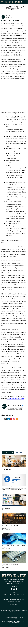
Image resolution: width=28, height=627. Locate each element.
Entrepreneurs (13, 579)
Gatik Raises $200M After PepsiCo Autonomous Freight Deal (11, 565)
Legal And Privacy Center (14, 594)
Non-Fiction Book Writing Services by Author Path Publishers (13, 507)
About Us (6, 594)
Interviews (20, 581)
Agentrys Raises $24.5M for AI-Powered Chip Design (13, 546)
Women (14, 581)
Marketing (10, 583)
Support (22, 594)
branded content (19, 407)
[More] (17, 419)
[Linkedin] (8, 419)
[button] (2, 2)
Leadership (21, 579)
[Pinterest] (11, 419)
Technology (8, 581)
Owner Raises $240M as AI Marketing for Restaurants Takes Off (12, 468)
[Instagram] (14, 419)
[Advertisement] (14, 96)
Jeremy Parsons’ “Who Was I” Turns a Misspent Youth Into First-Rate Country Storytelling (12, 527)
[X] (5, 419)
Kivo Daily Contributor (13, 16)
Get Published (17, 583)
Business (17, 20)
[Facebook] (3, 419)
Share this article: (7, 415)
